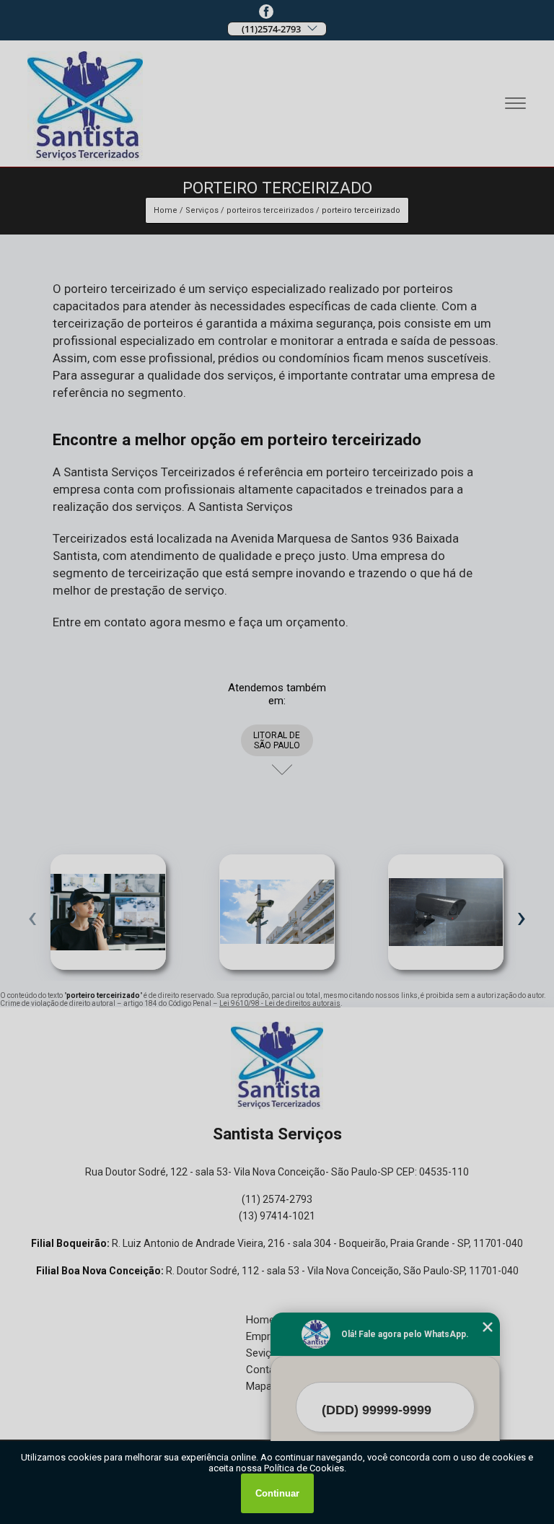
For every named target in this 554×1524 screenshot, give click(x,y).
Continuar (277, 1493)
